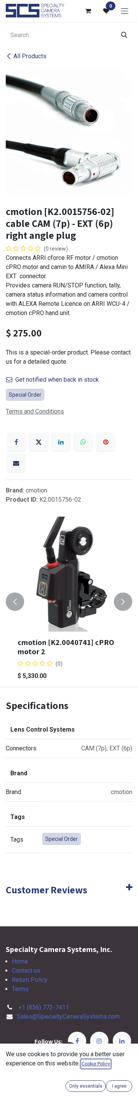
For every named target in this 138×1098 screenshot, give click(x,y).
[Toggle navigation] (124, 11)
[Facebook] (16, 442)
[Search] (124, 35)
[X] (39, 442)
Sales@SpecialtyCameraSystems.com (68, 1016)
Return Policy (30, 979)
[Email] (16, 463)
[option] (69, 602)
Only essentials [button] (85, 1086)
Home (20, 961)
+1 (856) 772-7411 (43, 1007)
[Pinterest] (106, 442)
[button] (15, 602)
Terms (20, 989)
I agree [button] (119, 1086)
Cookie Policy (96, 1064)
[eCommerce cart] (87, 10)
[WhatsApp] (83, 442)
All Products (29, 56)
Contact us (26, 970)
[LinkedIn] (61, 442)
